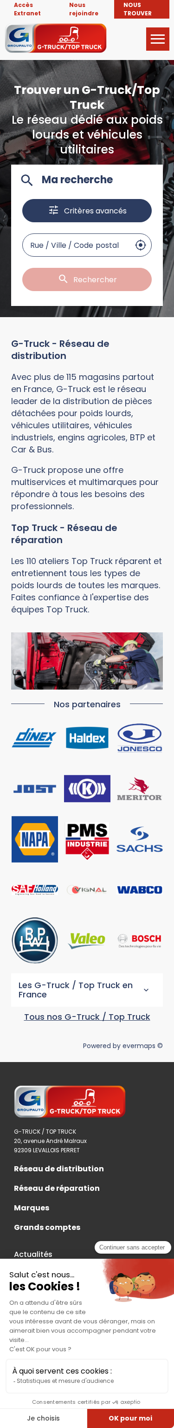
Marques (31, 1208)
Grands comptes (47, 1227)
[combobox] (76, 245)
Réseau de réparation (57, 1188)
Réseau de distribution (59, 1169)
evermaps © (142, 1045)
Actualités (33, 1254)
